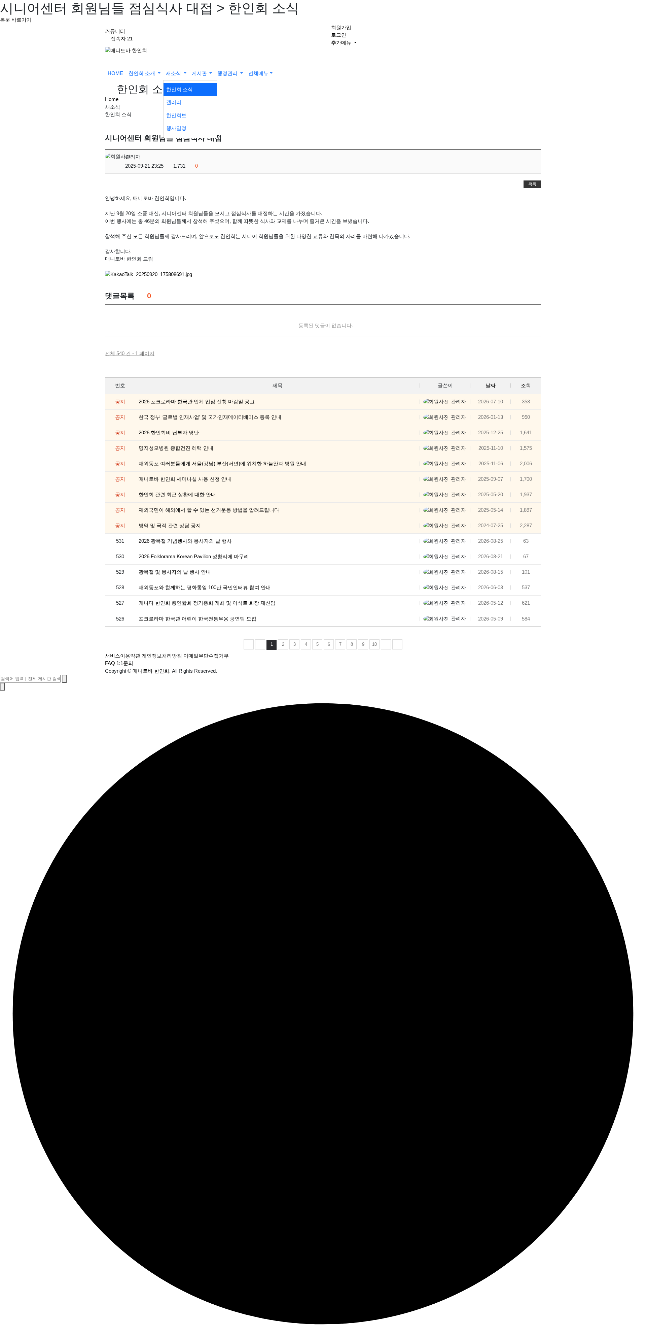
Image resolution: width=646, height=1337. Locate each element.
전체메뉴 (258, 73)
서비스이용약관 (122, 656)
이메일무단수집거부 (206, 656)
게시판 (200, 73)
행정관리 (228, 73)
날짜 (491, 385)
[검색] (64, 679)
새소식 (174, 73)
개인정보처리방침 (162, 656)
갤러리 (173, 102)
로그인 (338, 35)
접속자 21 (122, 38)
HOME (115, 73)
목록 (532, 184)
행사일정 (176, 128)
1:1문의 (124, 663)
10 (374, 644)
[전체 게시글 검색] (280, 73)
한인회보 (176, 115)
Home (111, 99)
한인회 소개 (142, 73)
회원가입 (341, 27)
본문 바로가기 (16, 20)
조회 (526, 385)
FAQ (110, 663)
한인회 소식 (179, 89)
